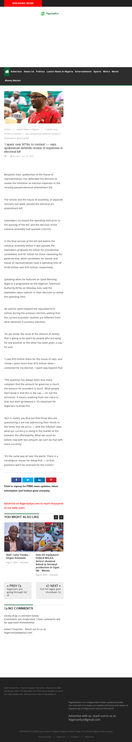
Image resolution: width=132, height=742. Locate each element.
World (115, 71)
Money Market (13, 80)
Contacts (75, 737)
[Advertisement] (66, 43)
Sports (97, 71)
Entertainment (83, 71)
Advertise (16, 71)
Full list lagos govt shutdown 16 (50, 590)
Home (7, 129)
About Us (29, 71)
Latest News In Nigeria (60, 71)
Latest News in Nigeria (28, 129)
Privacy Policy (44, 737)
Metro (106, 71)
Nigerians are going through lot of (17, 592)
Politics (40, 71)
